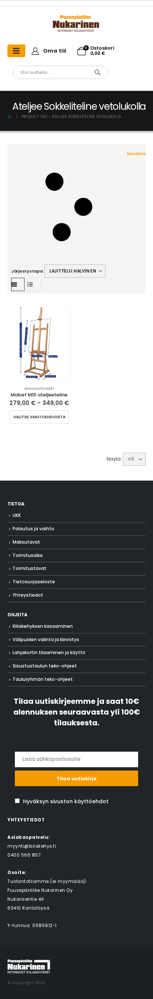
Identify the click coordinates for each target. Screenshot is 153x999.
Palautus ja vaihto (33, 529)
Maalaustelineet (39, 388)
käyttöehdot (91, 801)
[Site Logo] (28, 966)
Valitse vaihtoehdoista (39, 417)
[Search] (98, 72)
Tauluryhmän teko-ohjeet (43, 679)
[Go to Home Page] (9, 117)
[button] (78, 207)
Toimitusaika (28, 555)
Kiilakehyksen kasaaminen (43, 626)
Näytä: (114, 458)
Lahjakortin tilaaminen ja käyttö (49, 653)
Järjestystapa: (27, 271)
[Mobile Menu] (16, 50)
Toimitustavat (29, 568)
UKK (17, 515)
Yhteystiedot (28, 595)
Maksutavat (26, 542)
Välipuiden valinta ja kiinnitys (46, 640)
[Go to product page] (39, 342)
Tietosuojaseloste (34, 582)
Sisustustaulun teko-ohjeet (45, 666)
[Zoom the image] (76, 18)
